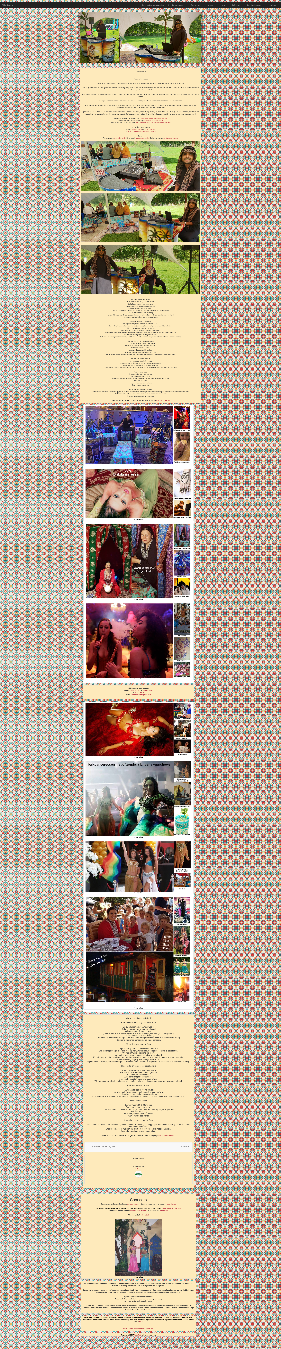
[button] (102, 1147)
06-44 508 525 (148, 690)
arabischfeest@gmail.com (147, 131)
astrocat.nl (145, 1215)
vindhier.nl (138, 1169)
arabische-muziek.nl (143, 138)
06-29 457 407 (137, 129)
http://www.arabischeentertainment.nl (154, 118)
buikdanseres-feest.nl (170, 138)
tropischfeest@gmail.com (171, 1208)
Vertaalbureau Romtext (138, 1210)
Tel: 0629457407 (178, 5)
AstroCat (137, 1335)
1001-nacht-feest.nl (163, 400)
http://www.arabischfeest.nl (153, 120)
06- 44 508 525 (149, 129)
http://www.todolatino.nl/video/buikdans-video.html (153, 123)
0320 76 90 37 (133, 131)
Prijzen (223, 5)
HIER (141, 1322)
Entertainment (196, 5)
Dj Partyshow (7, 5)
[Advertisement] (140, 1344)
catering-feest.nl (133, 1204)
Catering (210, 5)
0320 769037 (140, 692)
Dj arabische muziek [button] (254, 5)
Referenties (236, 5)
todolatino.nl (171, 1204)
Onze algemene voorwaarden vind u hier (138, 1328)
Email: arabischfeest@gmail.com (153, 5)
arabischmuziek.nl (120, 138)
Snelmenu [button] (272, 5)
